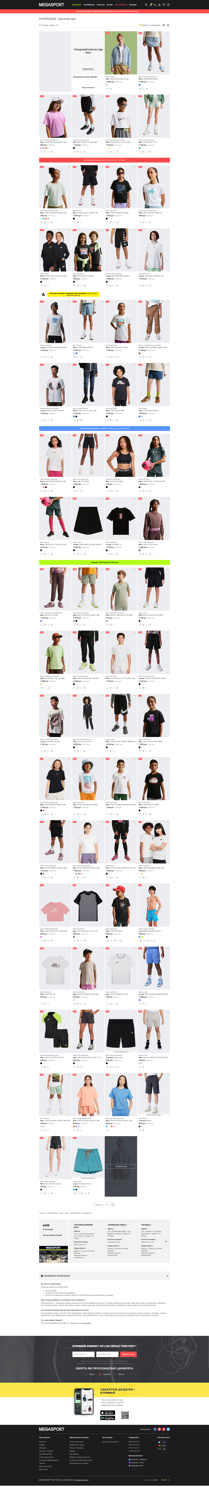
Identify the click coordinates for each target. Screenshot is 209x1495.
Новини (42, 1445)
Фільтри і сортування (150, 25)
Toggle (165, 1480)
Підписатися (128, 1354)
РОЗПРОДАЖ (121, 5)
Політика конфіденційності (49, 1460)
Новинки (76, 5)
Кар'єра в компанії (46, 1451)
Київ (155, 1480)
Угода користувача (46, 1457)
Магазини (42, 1448)
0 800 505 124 (134, 1451)
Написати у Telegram (139, 1459)
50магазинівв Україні (52, 1235)
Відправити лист (137, 1466)
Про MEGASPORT (45, 1454)
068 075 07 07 (134, 1442)
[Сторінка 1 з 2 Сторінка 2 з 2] (101, 1204)
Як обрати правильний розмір (80, 1460)
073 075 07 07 (134, 1448)
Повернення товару (76, 1445)
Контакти (42, 1442)
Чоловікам (89, 5)
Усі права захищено (81, 1480)
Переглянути (88, 69)
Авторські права (45, 1466)
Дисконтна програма (110, 1442)
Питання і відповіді (76, 1448)
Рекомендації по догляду (78, 1463)
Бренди (133, 5)
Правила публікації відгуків (79, 1457)
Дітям (110, 5)
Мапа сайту (43, 1469)
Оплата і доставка (76, 1442)
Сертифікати (74, 1454)
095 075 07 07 (134, 1445)
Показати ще (121, 1166)
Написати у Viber (137, 1462)
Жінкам (101, 5)
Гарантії (42, 1463)
